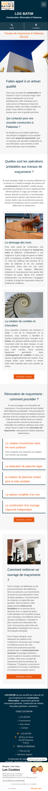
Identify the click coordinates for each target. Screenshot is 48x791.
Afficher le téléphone (26, 746)
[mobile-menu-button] (44, 4)
